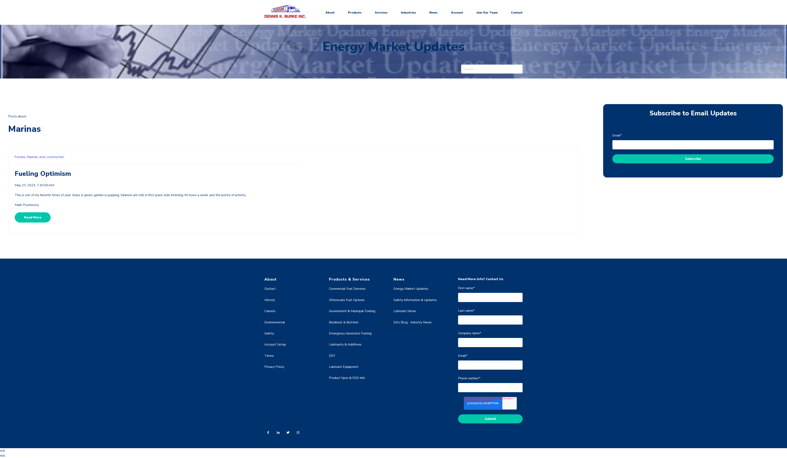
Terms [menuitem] (269, 355)
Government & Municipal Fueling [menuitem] (352, 311)
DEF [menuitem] (332, 355)
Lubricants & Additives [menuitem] (345, 344)
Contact (517, 13)
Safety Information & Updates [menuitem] (415, 300)
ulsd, (42, 157)
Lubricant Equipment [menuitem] (343, 367)
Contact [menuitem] (270, 288)
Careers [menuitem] (269, 311)
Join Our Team (487, 13)
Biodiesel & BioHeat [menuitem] (343, 322)
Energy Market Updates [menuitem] (411, 288)
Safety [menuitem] (269, 333)
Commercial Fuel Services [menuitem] (347, 288)
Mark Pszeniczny (27, 205)
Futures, (20, 157)
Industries (408, 13)
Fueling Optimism (43, 173)
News (433, 13)
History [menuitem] (269, 300)
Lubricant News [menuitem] (405, 311)
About (330, 13)
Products (355, 13)
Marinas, (32, 157)
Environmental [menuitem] (274, 322)
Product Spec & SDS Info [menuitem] (347, 378)
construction (55, 157)
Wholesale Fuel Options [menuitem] (347, 300)
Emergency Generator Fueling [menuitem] (350, 333)
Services (381, 13)
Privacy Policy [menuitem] (274, 367)
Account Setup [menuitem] (275, 344)
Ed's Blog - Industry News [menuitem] (413, 322)
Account (457, 13)
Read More (32, 217)
